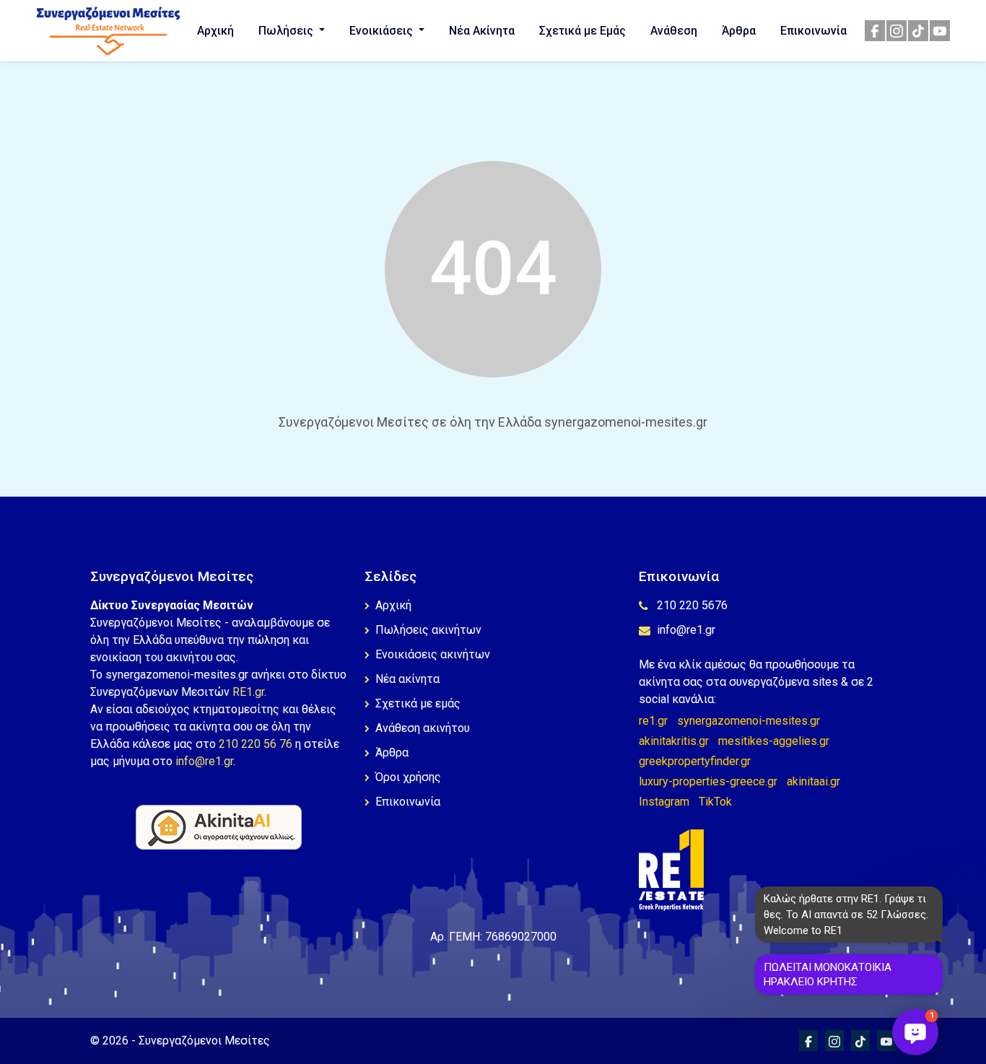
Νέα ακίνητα (407, 679)
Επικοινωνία (813, 31)
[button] (915, 1032)
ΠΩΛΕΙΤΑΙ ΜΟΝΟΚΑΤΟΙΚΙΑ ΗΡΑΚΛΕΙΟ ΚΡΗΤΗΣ (827, 974)
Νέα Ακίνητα (482, 31)
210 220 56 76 (255, 744)
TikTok (715, 801)
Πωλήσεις (287, 31)
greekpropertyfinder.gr (695, 761)
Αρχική (215, 31)
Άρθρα (739, 31)
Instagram (664, 801)
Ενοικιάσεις (382, 31)
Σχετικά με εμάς (418, 703)
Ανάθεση (673, 31)
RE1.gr (248, 692)
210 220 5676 (692, 605)
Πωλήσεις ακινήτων (428, 630)
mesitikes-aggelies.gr (773, 741)
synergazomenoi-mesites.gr (748, 721)
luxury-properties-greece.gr (708, 781)
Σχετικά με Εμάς (582, 31)
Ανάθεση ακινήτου (422, 728)
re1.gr (653, 721)
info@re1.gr (204, 761)
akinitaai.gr (813, 781)
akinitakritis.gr (674, 741)
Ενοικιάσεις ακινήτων (432, 654)
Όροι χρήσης (408, 777)
